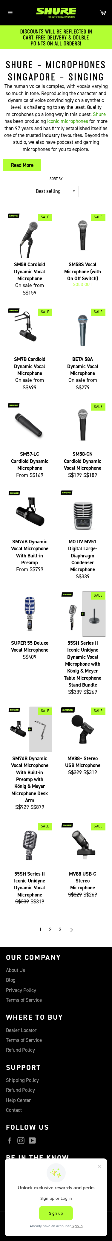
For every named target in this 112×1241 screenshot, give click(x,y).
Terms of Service (24, 1000)
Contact (14, 1110)
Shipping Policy (22, 1080)
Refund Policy (20, 1050)
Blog (11, 980)
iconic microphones (67, 121)
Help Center (18, 1100)
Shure (99, 114)
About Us (15, 970)
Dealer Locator (21, 1030)
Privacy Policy (21, 990)
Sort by (56, 179)
